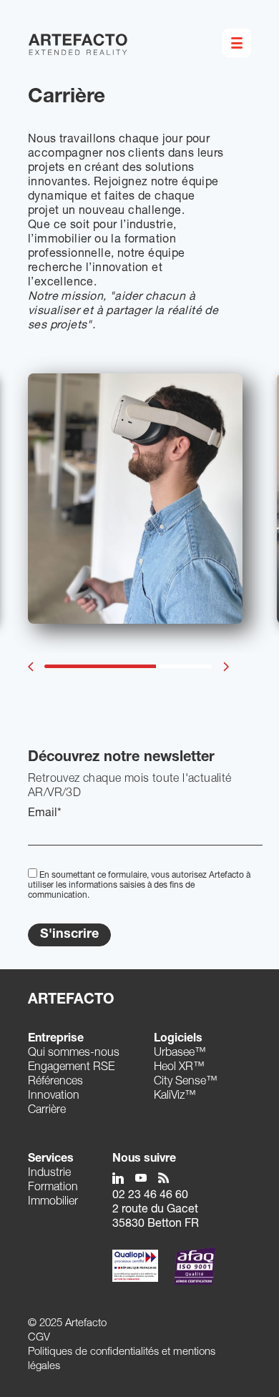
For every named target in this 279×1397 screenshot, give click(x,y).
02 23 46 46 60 (150, 1196)
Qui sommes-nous (73, 1053)
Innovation (53, 1096)
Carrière (47, 1111)
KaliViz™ (175, 1096)
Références (55, 1082)
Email (45, 814)
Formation (53, 1188)
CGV (39, 1338)
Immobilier (53, 1202)
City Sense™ (185, 1082)
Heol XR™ (179, 1068)
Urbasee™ (180, 1053)
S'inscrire (69, 934)
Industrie (49, 1174)
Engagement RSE (71, 1068)
